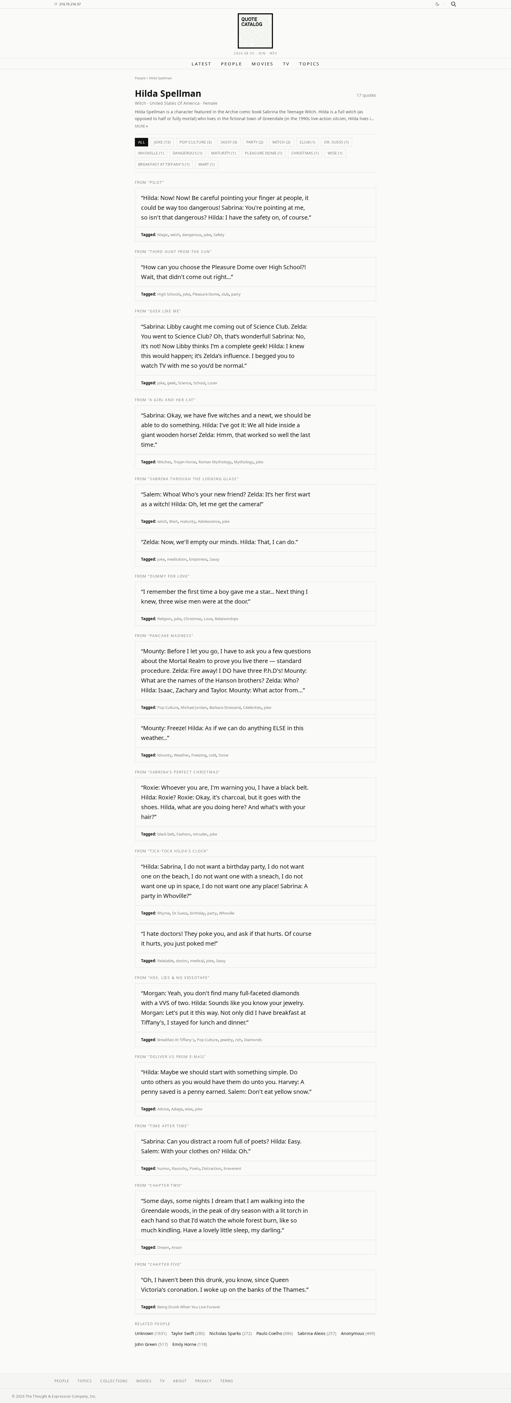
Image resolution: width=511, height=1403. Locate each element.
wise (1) (335, 153)
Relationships (226, 618)
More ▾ (141, 126)
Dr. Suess (179, 913)
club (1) (308, 142)
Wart (173, 521)
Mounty (164, 755)
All (141, 142)
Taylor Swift (188, 1333)
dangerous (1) (187, 153)
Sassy (214, 559)
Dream (163, 1247)
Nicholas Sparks (230, 1333)
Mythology (243, 462)
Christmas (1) (305, 153)
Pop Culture (167, 707)
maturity (187, 521)
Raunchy (179, 1168)
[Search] (454, 4)
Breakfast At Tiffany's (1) (164, 164)
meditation (177, 559)
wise (189, 1109)
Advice (163, 1109)
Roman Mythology (215, 462)
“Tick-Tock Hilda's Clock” (178, 851)
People (231, 64)
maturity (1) (223, 153)
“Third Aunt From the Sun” (180, 251)
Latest (201, 64)
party (236, 294)
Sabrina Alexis (316, 1333)
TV (286, 64)
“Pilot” (156, 182)
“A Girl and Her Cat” (171, 399)
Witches (164, 462)
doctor (182, 960)
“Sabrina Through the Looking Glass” (193, 478)
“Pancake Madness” (170, 635)
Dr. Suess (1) (336, 142)
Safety (219, 234)
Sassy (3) (229, 142)
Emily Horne (189, 1344)
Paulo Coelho (274, 1333)
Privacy (203, 1380)
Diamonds (253, 1039)
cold (212, 755)
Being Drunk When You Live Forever (188, 1307)
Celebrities (252, 707)
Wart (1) (206, 164)
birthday (197, 913)
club (225, 294)
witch (175, 234)
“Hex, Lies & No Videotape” (179, 977)
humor (163, 1168)
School (199, 383)
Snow (223, 755)
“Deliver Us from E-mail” (177, 1056)
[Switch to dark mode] (437, 4)
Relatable (165, 960)
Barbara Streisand (225, 707)
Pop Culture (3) (196, 142)
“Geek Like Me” (164, 311)
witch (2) (281, 142)
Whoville (226, 913)
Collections (114, 1380)
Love (208, 618)
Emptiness (198, 559)
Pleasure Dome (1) (263, 153)
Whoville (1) (151, 153)
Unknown (150, 1333)
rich (238, 1039)
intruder (200, 834)
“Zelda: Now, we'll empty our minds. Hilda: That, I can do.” (219, 542)
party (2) (254, 142)
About (180, 1380)
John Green (151, 1344)
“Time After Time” (168, 1125)
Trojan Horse (185, 462)
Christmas (192, 618)
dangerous (191, 234)
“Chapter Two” (165, 1185)
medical (197, 960)
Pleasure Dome (206, 294)
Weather (181, 755)
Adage (176, 1109)
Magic (162, 234)
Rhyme (163, 913)
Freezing (198, 755)
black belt (165, 834)
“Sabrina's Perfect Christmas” (184, 772)
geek (171, 383)
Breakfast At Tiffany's (176, 1039)
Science (184, 383)
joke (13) (162, 142)
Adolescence (209, 521)
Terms (227, 1380)
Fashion (183, 834)
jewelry (226, 1039)
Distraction (211, 1168)
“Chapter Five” (165, 1264)
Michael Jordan (194, 707)
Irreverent (232, 1168)
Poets (195, 1168)
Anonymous (358, 1333)
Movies (263, 64)
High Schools (168, 294)
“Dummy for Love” (169, 576)
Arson (177, 1247)
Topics (309, 64)
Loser (212, 383)
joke (207, 234)
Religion (164, 618)
